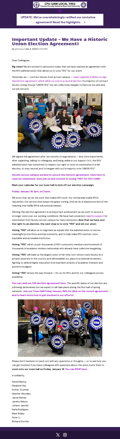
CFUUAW (43, 49)
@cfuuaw (19, 49)
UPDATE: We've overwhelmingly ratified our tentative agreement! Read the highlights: (58, 19)
